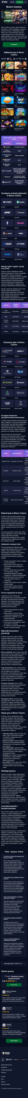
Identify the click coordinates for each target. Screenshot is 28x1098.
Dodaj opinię (14, 984)
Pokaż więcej (14, 1040)
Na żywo (10, 59)
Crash (16, 58)
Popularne (3, 58)
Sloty (23, 58)
